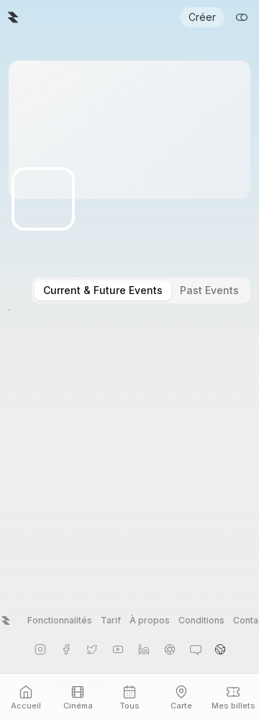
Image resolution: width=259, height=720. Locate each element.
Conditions (201, 620)
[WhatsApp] (196, 649)
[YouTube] (118, 649)
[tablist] (141, 290)
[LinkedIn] (144, 649)
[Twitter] (92, 649)
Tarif (111, 620)
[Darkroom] (170, 649)
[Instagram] (40, 649)
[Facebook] (66, 649)
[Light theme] (241, 17)
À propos (150, 620)
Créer (202, 17)
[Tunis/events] (13, 17)
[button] (220, 649)
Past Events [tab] (209, 290)
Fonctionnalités (59, 620)
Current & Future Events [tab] (103, 290)
